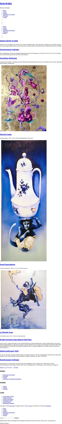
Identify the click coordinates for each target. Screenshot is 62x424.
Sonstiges (5, 389)
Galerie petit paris (7, 397)
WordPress (48, 406)
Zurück (1, 367)
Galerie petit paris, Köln (9, 351)
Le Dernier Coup (6, 332)
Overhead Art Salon (8, 400)
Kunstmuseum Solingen (9, 49)
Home (4, 10)
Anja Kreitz (6, 4)
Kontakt (5, 17)
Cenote (30, 406)
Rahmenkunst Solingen (8, 403)
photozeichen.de (7, 402)
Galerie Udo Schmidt (8, 399)
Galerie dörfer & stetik (9, 40)
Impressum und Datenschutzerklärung (12, 379)
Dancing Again (6, 134)
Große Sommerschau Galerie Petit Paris (16, 339)
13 (14, 367)
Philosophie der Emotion (9, 14)
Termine (5, 13)
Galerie (5, 11)
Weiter (16, 367)
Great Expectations (7, 264)
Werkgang (5, 16)
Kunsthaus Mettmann (8, 58)
